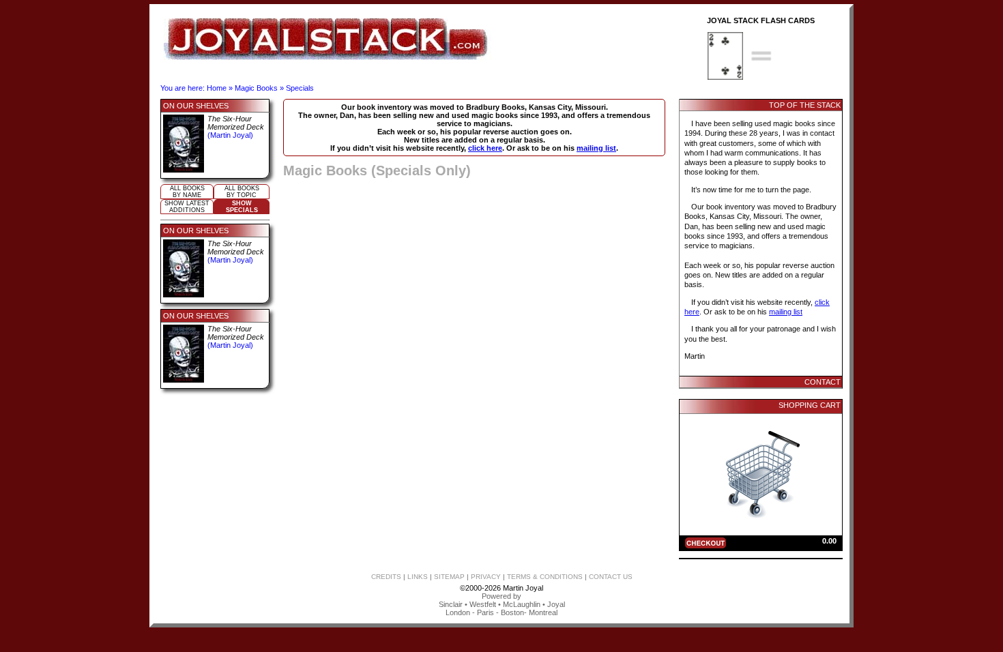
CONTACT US (611, 576)
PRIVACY (486, 576)
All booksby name (187, 191)
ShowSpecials (242, 206)
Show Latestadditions (186, 206)
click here (485, 148)
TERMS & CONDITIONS (545, 576)
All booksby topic (241, 191)
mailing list (596, 148)
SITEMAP (449, 576)
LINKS (417, 576)
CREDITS (386, 576)
